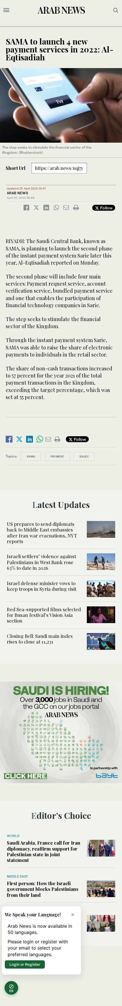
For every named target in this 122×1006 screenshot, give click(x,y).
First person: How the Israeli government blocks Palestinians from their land (42, 889)
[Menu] (6, 10)
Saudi (84, 456)
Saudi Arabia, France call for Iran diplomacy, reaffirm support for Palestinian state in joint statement (43, 851)
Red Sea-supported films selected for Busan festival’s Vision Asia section (44, 615)
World (13, 836)
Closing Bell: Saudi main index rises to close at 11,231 (40, 639)
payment (57, 456)
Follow (105, 207)
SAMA (31, 456)
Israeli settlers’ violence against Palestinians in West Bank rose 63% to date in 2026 (41, 562)
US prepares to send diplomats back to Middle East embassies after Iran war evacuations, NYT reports (42, 532)
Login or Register (24, 964)
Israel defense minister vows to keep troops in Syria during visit (41, 586)
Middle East (17, 876)
